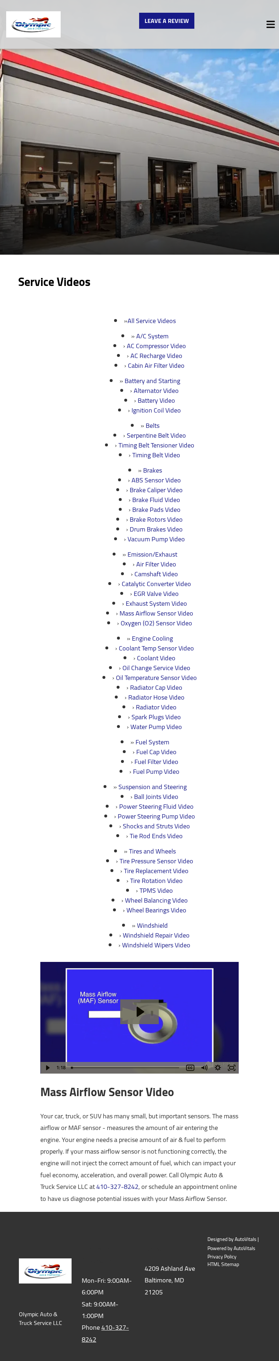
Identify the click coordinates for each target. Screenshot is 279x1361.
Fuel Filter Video (156, 762)
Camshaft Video (156, 574)
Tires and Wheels (152, 851)
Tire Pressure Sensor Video (156, 861)
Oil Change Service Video (156, 668)
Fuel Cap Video (156, 752)
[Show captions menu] (190, 1068)
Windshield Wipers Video (156, 945)
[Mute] (204, 1068)
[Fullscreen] (232, 1068)
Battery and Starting (152, 381)
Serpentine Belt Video (156, 435)
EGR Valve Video (156, 594)
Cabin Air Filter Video (156, 365)
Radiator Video (156, 707)
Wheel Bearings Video (156, 910)
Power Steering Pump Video (156, 816)
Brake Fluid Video (156, 500)
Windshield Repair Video (156, 935)
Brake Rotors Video (156, 519)
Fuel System (152, 742)
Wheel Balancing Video (156, 900)
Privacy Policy (221, 1257)
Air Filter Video (156, 564)
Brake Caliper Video (156, 490)
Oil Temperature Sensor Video (156, 678)
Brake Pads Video (156, 510)
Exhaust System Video (156, 603)
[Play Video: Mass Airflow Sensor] (139, 1011)
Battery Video (156, 400)
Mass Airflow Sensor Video (156, 613)
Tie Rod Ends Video (156, 836)
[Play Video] (47, 1068)
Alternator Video (156, 391)
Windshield (152, 925)
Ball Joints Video (156, 797)
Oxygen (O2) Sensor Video (156, 623)
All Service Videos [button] (152, 321)
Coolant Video (156, 658)
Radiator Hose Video (156, 697)
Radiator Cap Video (156, 687)
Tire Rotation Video (156, 881)
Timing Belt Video (156, 455)
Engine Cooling (152, 638)
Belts (152, 425)
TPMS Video (156, 890)
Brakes (152, 470)
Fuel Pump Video (156, 771)
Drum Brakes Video (156, 529)
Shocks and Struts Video (156, 826)
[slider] (126, 1068)
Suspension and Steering (152, 787)
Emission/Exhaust (152, 554)
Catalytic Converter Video (156, 584)
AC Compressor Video (156, 346)
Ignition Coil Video (156, 410)
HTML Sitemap (223, 1264)
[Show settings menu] (218, 1068)
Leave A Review (167, 20)
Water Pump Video (156, 727)
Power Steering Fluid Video (156, 806)
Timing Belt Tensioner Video (156, 445)
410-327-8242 (117, 1187)
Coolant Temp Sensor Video (156, 648)
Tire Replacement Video (156, 871)
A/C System (152, 336)
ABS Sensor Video (156, 480)
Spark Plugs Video (156, 717)
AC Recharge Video (156, 356)
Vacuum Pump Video (156, 539)
